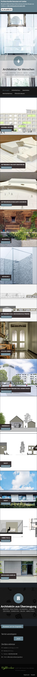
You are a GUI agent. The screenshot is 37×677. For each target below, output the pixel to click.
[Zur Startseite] (7, 668)
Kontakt (33, 674)
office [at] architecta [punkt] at (14, 657)
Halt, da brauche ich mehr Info (16, 6)
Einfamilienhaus (16, 90)
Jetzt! (18, 639)
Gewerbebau (25, 90)
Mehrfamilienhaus (7, 93)
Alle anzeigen (5, 90)
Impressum (26, 674)
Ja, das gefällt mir (7, 9)
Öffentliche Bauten (20, 93)
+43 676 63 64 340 (12, 654)
